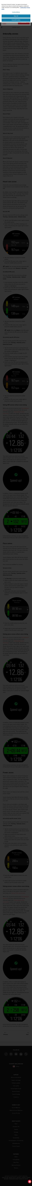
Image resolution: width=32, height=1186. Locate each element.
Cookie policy (23, 7)
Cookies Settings (16, 12)
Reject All (16, 16)
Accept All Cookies (16, 20)
